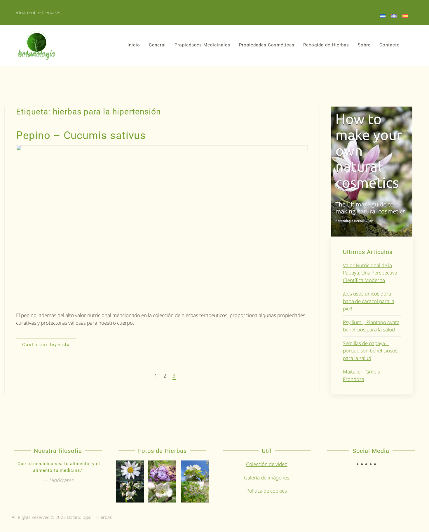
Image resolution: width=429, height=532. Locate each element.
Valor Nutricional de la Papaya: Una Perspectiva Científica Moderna (370, 273)
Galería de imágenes (266, 477)
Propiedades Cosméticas (266, 45)
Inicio (134, 45)
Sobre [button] (364, 45)
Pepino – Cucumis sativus (81, 135)
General (157, 45)
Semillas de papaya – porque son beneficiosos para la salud (370, 350)
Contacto (389, 45)
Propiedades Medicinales (202, 45)
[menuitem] (382, 16)
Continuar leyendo (46, 344)
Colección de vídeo (266, 464)
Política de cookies (266, 490)
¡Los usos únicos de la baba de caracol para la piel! (368, 301)
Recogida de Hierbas (326, 45)
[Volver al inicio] (36, 45)
